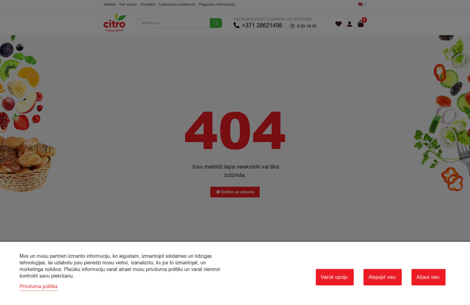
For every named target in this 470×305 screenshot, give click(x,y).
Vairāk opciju (334, 277)
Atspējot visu (382, 277)
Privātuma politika (39, 286)
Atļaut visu (427, 277)
